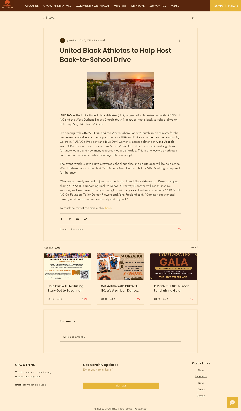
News (201, 382)
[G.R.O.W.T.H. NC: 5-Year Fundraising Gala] (173, 266)
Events (201, 389)
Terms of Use (126, 409)
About (201, 370)
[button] (193, 18)
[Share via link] (85, 218)
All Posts (49, 18)
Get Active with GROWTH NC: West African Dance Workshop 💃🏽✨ (119, 288)
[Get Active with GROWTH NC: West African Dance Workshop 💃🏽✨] (120, 266)
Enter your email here (97, 369)
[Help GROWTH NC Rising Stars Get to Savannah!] (67, 266)
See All (194, 247)
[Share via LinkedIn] (77, 218)
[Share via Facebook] (61, 218)
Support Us (201, 376)
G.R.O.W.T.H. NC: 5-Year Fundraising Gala (171, 288)
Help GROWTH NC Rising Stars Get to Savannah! (65, 288)
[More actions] (179, 40)
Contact (201, 395)
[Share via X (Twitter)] (69, 218)
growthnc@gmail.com (35, 384)
